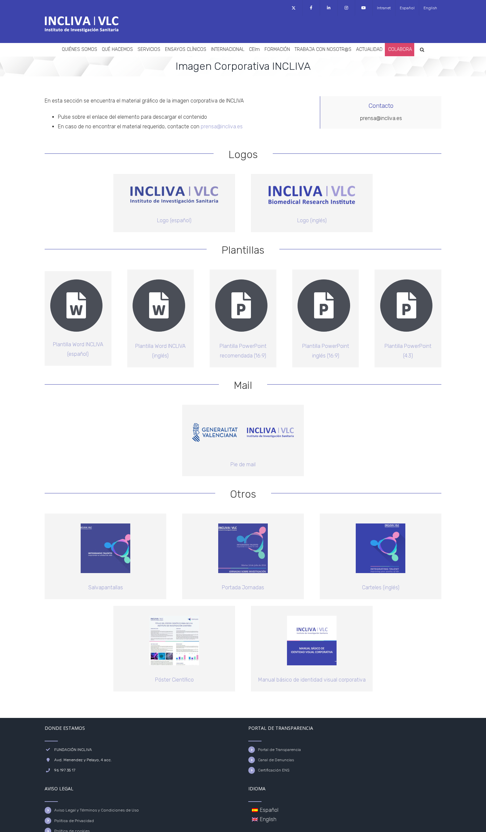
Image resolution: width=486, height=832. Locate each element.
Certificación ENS (273, 770)
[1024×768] (105, 526)
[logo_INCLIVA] (174, 176)
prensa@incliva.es (222, 126)
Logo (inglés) (312, 220)
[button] (422, 49)
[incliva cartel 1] (380, 526)
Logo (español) (174, 220)
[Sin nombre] (312, 618)
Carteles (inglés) (380, 587)
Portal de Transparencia (279, 749)
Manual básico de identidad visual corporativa (312, 680)
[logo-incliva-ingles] (311, 176)
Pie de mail (243, 464)
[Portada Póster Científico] (174, 618)
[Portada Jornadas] (243, 526)
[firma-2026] (243, 417)
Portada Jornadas (243, 587)
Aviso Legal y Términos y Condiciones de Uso (96, 810)
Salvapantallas (105, 587)
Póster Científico (174, 680)
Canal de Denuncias (276, 760)
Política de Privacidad (74, 820)
